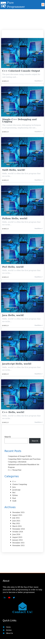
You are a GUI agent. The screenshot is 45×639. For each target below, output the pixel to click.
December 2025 (18, 512)
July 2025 (16, 518)
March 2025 (17, 526)
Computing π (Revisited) (17, 462)
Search (7, 436)
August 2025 (17, 515)
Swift (14, 501)
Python (15, 495)
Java (14, 487)
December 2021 (18, 543)
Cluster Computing (19, 484)
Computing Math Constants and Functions (24, 459)
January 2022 (17, 540)
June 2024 (16, 534)
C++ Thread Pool (14, 470)
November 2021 (18, 545)
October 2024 (17, 531)
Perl (13, 492)
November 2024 (18, 529)
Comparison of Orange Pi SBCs (20, 456)
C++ (14, 481)
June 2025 (16, 521)
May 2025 (16, 523)
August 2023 (17, 537)
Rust (14, 498)
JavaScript (16, 490)
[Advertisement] (22, 18)
